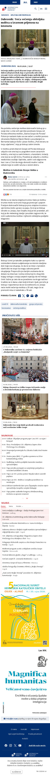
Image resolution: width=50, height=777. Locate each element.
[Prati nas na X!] (15, 745)
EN (41, 9)
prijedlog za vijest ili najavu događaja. (26, 718)
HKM (14, 2)
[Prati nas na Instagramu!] (10, 745)
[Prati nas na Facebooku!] (6, 745)
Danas (3, 506)
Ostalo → (19, 506)
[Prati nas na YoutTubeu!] (19, 745)
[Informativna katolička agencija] (31, 755)
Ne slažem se (42, 771)
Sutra (11, 506)
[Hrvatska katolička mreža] (17, 755)
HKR (36, 2)
